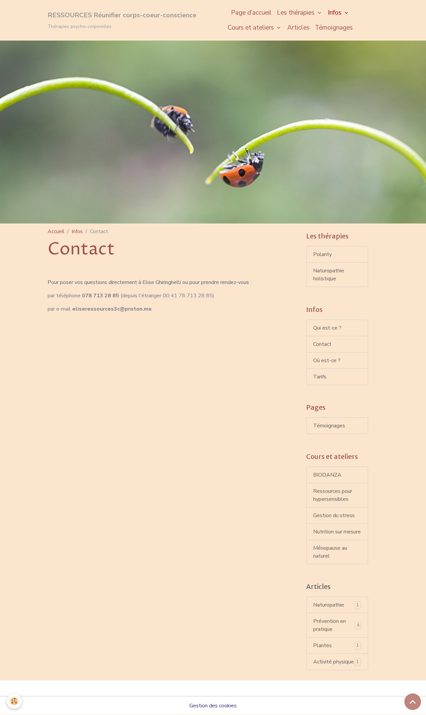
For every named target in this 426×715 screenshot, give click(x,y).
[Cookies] (14, 701)
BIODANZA (327, 475)
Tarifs (319, 376)
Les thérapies (296, 12)
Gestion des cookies (213, 705)
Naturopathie (336, 605)
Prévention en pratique (336, 625)
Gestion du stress (334, 515)
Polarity (322, 254)
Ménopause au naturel (330, 552)
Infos (335, 12)
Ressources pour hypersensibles (332, 495)
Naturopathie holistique (328, 274)
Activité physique (336, 661)
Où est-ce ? (326, 360)
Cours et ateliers (252, 27)
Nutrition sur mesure (337, 531)
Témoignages (334, 27)
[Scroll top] (412, 701)
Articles (298, 27)
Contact (322, 344)
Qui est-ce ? (327, 328)
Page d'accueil (251, 12)
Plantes (336, 645)
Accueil (56, 231)
